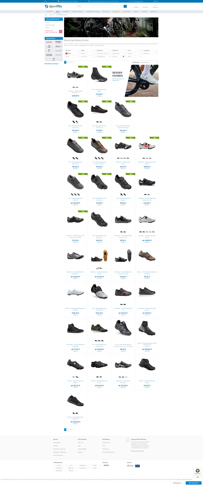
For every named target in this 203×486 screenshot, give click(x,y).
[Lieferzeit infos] (123, 56)
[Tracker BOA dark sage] (99, 341)
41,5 (64, 70)
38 (64, 104)
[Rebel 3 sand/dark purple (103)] (150, 158)
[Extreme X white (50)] (123, 377)
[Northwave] (58, 42)
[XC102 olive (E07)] (100, 377)
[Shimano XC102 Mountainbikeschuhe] (99, 364)
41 (87, 67)
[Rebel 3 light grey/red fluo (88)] (147, 158)
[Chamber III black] (73, 122)
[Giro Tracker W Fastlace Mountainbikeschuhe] (123, 109)
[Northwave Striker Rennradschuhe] (123, 146)
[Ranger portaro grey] (124, 194)
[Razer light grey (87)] (147, 232)
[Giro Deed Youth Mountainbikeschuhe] (75, 146)
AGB (103, 446)
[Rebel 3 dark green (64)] (143, 158)
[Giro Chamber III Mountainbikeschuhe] (75, 109)
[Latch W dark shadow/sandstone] (75, 194)
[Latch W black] (72, 194)
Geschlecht (147, 50)
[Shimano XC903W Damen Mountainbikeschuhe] (75, 292)
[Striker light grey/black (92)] (121, 158)
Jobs (79, 446)
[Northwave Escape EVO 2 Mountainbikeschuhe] (123, 219)
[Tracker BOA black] (96, 341)
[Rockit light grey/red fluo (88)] (100, 268)
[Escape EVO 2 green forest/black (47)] (124, 232)
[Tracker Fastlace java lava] (102, 158)
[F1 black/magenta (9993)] (124, 304)
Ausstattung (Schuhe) (102, 53)
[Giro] (58, 46)
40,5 (112, 145)
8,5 (112, 294)
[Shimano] (49, 42)
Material (130, 53)
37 (64, 67)
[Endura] (58, 50)
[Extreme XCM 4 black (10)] (145, 194)
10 (112, 298)
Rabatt (69, 53)
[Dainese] (53, 59)
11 (112, 301)
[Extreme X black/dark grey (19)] (120, 377)
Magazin (80, 452)
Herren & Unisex (50, 25)
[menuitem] (144, 6)
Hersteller (68, 50)
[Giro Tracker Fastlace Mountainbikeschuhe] (99, 146)
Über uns (80, 442)
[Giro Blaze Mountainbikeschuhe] (99, 75)
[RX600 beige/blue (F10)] (73, 377)
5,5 (136, 284)
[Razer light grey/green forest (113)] (150, 232)
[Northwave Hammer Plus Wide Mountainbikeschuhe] (75, 219)
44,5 (64, 79)
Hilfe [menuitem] (156, 1)
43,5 (64, 74)
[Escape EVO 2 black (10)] (121, 232)
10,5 (136, 307)
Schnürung (84, 56)
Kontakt (55, 446)
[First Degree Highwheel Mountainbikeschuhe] (75, 328)
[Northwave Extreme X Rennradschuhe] (123, 364)
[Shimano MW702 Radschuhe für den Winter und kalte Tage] (147, 328)
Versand (105, 462)
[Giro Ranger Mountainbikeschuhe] (123, 182)
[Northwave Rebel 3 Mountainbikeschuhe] (147, 146)
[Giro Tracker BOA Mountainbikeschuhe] (99, 328)
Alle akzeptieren (194, 483)
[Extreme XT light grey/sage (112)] (77, 87)
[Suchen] (125, 6)
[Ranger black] (121, 194)
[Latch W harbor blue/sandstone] (78, 194)
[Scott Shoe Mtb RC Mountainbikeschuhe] (99, 292)
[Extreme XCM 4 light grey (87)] (148, 194)
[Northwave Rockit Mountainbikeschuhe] (99, 256)
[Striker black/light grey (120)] (118, 158)
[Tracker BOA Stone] (102, 341)
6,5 (136, 289)
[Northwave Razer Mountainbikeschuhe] (147, 219)
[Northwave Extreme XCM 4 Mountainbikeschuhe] (147, 182)
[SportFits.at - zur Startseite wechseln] (53, 6)
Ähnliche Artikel (75, 98)
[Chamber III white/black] (100, 122)
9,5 (136, 303)
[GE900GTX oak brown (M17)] (77, 413)
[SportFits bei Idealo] (137, 466)
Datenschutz (106, 442)
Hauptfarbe (100, 50)
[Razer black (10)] (140, 232)
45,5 (64, 83)
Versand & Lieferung (59, 449)
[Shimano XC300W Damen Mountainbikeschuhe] (147, 256)
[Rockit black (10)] (97, 268)
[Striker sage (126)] (124, 158)
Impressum (105, 449)
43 (88, 72)
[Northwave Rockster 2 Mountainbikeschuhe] (75, 256)
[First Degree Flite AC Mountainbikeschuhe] (147, 292)
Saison (129, 56)
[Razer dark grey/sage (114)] (143, 232)
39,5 (112, 141)
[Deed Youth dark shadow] (77, 158)
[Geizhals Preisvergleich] (130, 466)
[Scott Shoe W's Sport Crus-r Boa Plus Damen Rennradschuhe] (123, 328)
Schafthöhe (146, 53)
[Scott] (49, 46)
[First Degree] (49, 50)
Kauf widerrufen (58, 455)
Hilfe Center (57, 442)
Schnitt (67, 56)
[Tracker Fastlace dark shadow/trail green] (99, 158)
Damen (47, 22)
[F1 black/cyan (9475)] (121, 304)
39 (64, 107)
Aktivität (83, 53)
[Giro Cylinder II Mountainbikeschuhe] (99, 182)
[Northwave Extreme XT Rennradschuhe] (75, 75)
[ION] (49, 55)
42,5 (64, 72)
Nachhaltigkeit (82, 449)
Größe (82, 50)
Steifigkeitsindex (101, 56)
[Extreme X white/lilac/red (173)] (126, 377)
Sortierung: (136, 62)
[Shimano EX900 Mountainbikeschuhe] (147, 364)
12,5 (112, 307)
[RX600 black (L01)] (77, 377)
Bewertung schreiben (137, 451)
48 (88, 76)
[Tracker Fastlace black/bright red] (96, 158)
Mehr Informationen (187, 479)
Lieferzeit (114, 56)
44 (64, 76)
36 (64, 65)
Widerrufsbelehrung (108, 452)
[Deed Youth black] (73, 158)
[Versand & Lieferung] (113, 465)
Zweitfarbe (115, 50)
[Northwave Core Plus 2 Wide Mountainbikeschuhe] (123, 256)
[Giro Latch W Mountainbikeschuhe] (75, 182)
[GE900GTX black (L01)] (73, 413)
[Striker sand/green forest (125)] (127, 158)
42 (88, 70)
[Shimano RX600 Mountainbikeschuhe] (75, 364)
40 (88, 65)
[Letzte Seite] (73, 62)
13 (112, 310)
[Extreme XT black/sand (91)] (73, 87)
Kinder (47, 28)
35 (64, 136)
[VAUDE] (58, 55)
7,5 (112, 289)
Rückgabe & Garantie (59, 452)
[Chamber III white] (77, 122)
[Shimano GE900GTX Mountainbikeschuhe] (75, 401)
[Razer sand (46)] (153, 232)
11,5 (112, 303)
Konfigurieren (177, 483)
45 (64, 81)
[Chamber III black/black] (97, 122)
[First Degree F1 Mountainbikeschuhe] (123, 292)
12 (112, 305)
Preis (129, 50)
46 (64, 86)
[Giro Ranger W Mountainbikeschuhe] (99, 219)
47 (88, 74)
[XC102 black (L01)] (97, 377)
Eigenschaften (116, 53)
